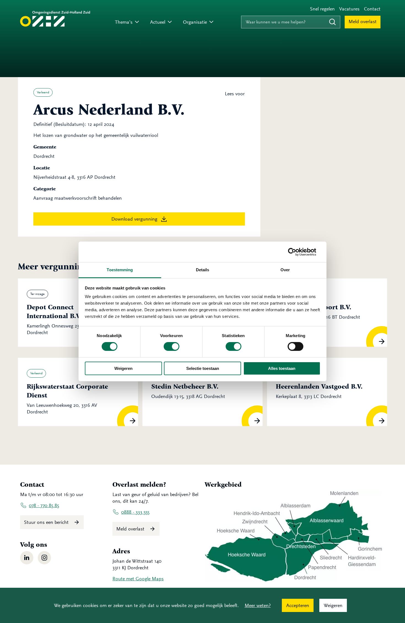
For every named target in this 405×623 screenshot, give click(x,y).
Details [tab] (202, 269)
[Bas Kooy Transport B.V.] (327, 312)
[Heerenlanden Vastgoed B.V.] (327, 392)
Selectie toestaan (202, 368)
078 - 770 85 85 (44, 505)
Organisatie (195, 22)
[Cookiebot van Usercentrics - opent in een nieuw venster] (296, 252)
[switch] (171, 346)
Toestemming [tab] (120, 269)
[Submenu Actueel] (169, 22)
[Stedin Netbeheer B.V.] (202, 392)
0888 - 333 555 (135, 512)
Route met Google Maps (138, 578)
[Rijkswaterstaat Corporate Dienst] (78, 392)
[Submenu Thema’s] (137, 22)
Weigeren (123, 368)
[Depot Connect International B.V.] (78, 312)
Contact (372, 9)
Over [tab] (285, 269)
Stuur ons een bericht (47, 522)
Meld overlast (363, 21)
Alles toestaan (281, 368)
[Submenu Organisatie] (211, 22)
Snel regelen (322, 9)
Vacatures (349, 9)
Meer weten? (258, 605)
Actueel (157, 22)
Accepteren (297, 605)
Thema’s (124, 22)
